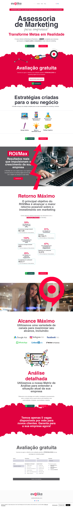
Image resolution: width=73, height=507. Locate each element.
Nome (14, 458)
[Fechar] (71, 505)
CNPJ (14, 463)
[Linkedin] (58, 3)
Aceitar (68, 505)
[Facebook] (34, 500)
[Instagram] (56, 3)
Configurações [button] (54, 505)
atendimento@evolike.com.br (36, 498)
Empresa (50, 458)
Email (38, 458)
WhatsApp (27, 458)
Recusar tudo (61, 505)
